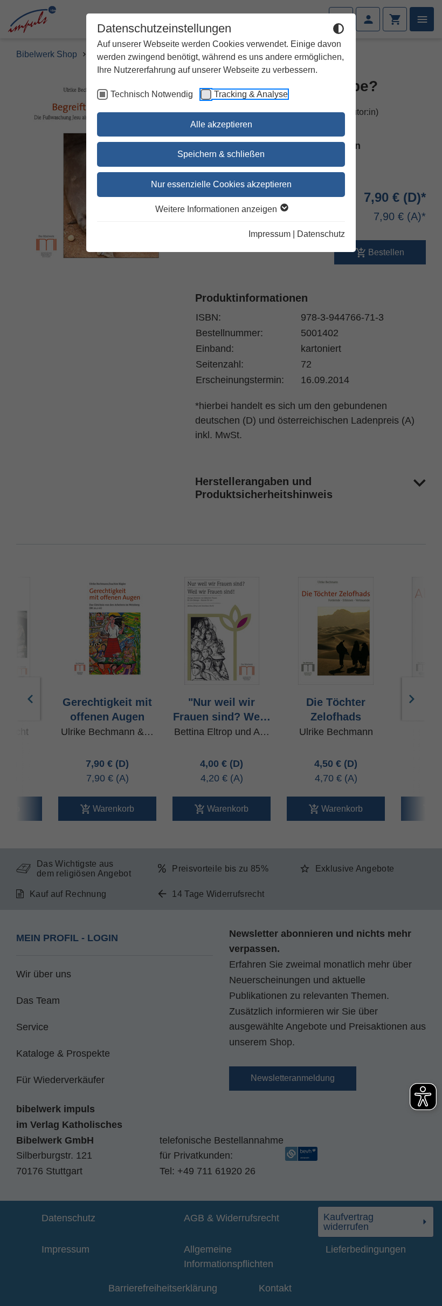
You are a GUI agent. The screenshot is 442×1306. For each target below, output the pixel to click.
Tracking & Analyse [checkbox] (251, 94)
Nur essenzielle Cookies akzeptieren (221, 184)
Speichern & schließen (221, 154)
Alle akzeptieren (221, 124)
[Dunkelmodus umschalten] (338, 30)
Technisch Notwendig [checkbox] (151, 94)
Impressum (269, 234)
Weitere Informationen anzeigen (217, 209)
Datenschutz (321, 234)
